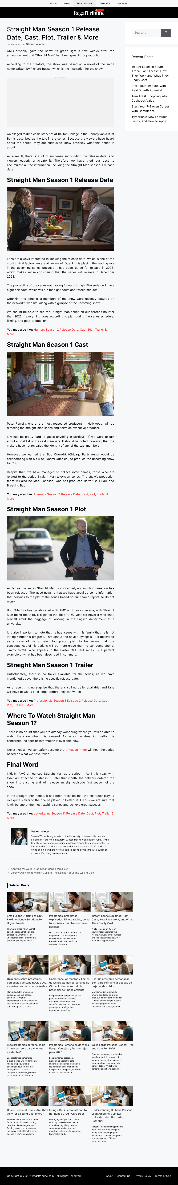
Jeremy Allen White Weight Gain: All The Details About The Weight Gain (52, 872)
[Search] (166, 33)
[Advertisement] (60, 102)
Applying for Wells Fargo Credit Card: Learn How (39, 868)
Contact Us (123, 1176)
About (109, 1176)
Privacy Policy (142, 1176)
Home (53, 3)
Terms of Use (163, 1176)
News (66, 3)
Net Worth (122, 3)
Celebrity (105, 3)
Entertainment (85, 3)
